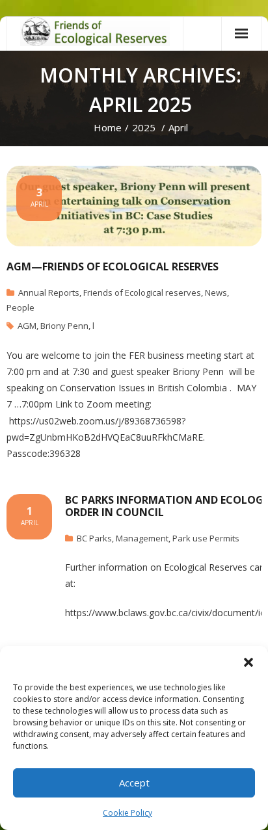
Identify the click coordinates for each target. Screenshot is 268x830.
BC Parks (94, 538)
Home (108, 127)
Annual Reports (48, 292)
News (216, 292)
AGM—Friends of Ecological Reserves (113, 266)
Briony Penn (64, 325)
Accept (134, 782)
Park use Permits (205, 538)
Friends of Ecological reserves (142, 292)
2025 (143, 127)
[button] (248, 662)
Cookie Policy (127, 812)
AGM (27, 325)
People (20, 307)
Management (142, 538)
